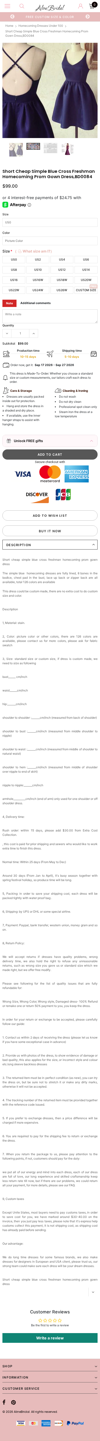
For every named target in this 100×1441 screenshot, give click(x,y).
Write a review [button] (50, 1338)
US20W (86, 280)
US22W (14, 290)
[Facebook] (4, 1402)
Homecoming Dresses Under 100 (40, 25)
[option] (50, 16)
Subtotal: (9, 343)
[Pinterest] (13, 1402)
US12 (62, 269)
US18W (62, 280)
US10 (38, 269)
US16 (14, 280)
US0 (14, 259)
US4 (62, 259)
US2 (38, 259)
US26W (62, 290)
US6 (86, 259)
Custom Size (86, 290)
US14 (86, 269)
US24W (38, 290)
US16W (38, 280)
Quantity (8, 325)
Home (9, 25)
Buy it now (50, 531)
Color (6, 233)
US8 (14, 269)
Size (5, 214)
